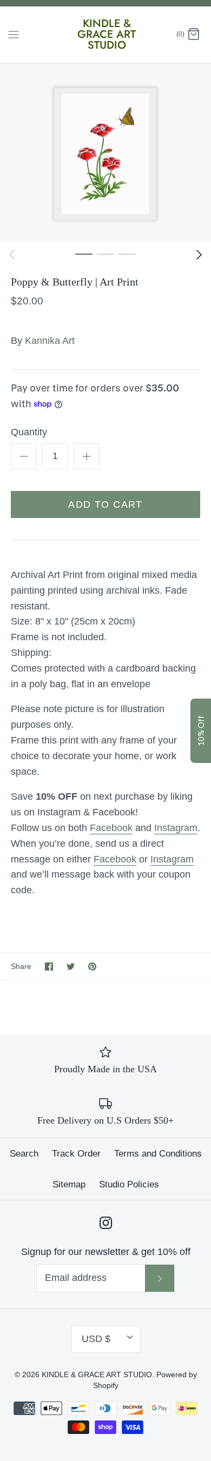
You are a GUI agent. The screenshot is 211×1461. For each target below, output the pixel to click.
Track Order (76, 1153)
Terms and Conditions (158, 1153)
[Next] (199, 255)
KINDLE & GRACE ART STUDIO (97, 1374)
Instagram (175, 827)
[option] (105, 153)
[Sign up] (160, 1278)
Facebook (111, 827)
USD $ (96, 1338)
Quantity (29, 432)
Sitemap (68, 1184)
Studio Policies (129, 1184)
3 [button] (127, 253)
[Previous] (12, 255)
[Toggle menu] (13, 34)
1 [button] (84, 253)
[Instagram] (106, 1223)
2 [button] (105, 253)
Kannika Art (50, 340)
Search (24, 1153)
